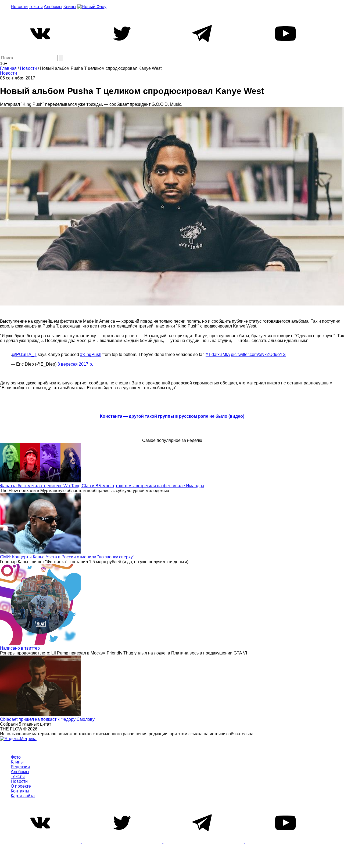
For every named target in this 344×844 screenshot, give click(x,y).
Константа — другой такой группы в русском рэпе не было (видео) (172, 416)
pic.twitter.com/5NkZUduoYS (258, 354)
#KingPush (90, 354)
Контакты (20, 791)
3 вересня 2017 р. (75, 364)
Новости (19, 6)
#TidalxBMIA (218, 354)
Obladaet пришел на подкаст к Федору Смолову (47, 719)
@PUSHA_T (24, 354)
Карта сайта (23, 796)
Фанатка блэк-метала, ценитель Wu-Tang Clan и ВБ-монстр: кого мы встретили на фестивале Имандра (102, 485)
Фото (16, 757)
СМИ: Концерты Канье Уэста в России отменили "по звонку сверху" (67, 557)
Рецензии (20, 767)
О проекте (21, 786)
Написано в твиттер (20, 648)
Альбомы (53, 6)
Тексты (36, 6)
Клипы (69, 6)
